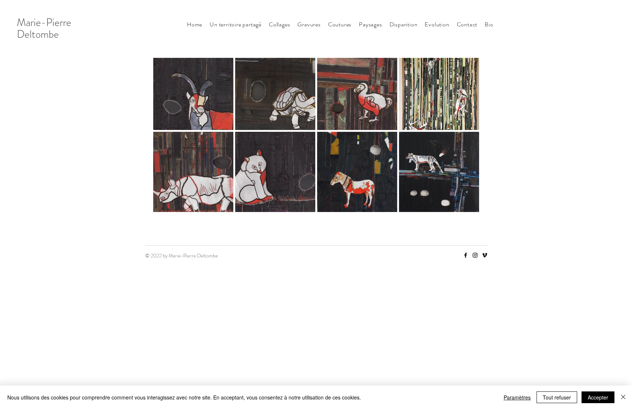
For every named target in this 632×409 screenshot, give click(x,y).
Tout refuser (557, 397)
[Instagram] (475, 255)
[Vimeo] (484, 255)
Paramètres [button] (517, 397)
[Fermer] (623, 397)
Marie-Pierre (44, 22)
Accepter (598, 397)
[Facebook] (465, 255)
